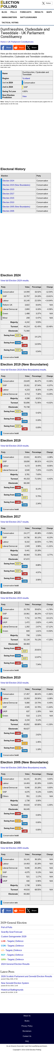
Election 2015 (8, 198)
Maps (49, 12)
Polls (13, 12)
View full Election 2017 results (15, 522)
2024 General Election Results (15, 964)
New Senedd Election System (15, 983)
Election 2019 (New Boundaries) (16, 185)
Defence (19, 941)
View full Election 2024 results (15, 280)
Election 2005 (8, 211)
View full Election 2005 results (15, 848)
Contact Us (27, 1036)
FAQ (27, 1041)
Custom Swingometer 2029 (13, 936)
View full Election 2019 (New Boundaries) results (23, 370)
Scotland (26, 78)
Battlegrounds (28, 17)
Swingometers (9, 17)
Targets (10, 941)
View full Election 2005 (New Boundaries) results (23, 768)
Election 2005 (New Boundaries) (16, 206)
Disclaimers (27, 1031)
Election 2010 (8, 202)
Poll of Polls (6, 927)
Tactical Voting (10, 23)
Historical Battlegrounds (12, 990)
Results (39, 12)
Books (27, 1021)
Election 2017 (8, 194)
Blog (4, 12)
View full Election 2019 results (15, 446)
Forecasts (25, 12)
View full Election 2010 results (15, 683)
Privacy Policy (27, 1026)
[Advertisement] (27, 137)
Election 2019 (8, 189)
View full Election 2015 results (15, 598)
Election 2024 (8, 181)
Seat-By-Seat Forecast (11, 932)
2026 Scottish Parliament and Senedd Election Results (26, 976)
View (24, 96)
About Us (27, 1016)
